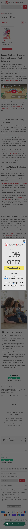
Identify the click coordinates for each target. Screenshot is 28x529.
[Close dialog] (24, 241)
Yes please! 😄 (14, 268)
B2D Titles (6, 278)
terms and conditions (11, 284)
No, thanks (14, 273)
